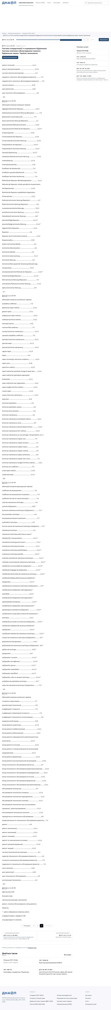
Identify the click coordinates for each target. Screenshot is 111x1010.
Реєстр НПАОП (40, 2)
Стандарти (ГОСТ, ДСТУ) (28, 33)
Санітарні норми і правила (64, 1001)
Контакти (66, 2)
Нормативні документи (26, 2)
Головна (4, 33)
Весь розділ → (68, 955)
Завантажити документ (10, 57)
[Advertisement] (55, 19)
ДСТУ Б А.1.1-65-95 (8, 46)
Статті (49, 2)
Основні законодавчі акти (64, 995)
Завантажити (104, 39)
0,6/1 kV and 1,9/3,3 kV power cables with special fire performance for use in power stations (55, 973)
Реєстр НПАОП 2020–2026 (37, 1004)
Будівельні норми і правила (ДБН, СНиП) (41, 1001)
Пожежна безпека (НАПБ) (64, 1004)
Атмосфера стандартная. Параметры (16, 972)
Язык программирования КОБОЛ (50, 963)
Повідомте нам (32, 947)
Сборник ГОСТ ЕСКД (10, 960)
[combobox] (98, 3)
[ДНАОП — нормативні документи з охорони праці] (9, 2)
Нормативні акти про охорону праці (67, 998)
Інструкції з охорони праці (37, 998)
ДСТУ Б (4, 101)
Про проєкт (56, 2)
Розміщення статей (90, 1004)
